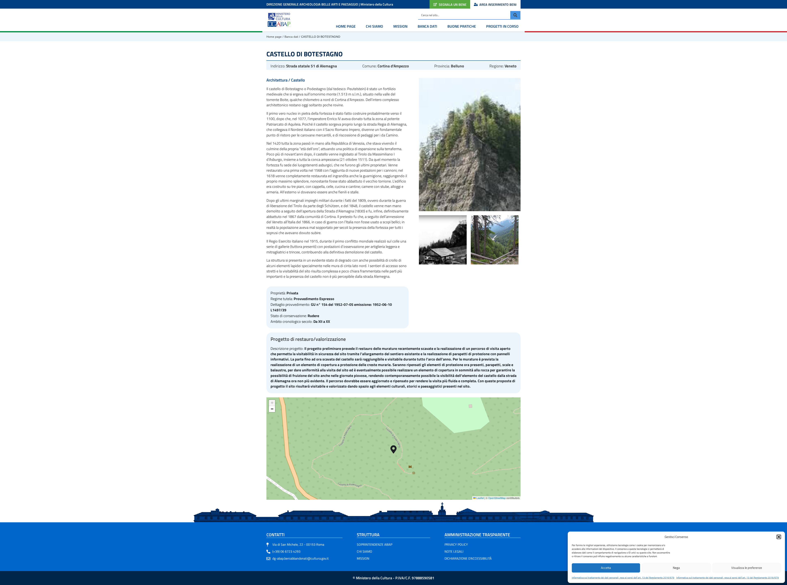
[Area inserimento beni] (475, 4)
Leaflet (480, 498)
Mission (400, 26)
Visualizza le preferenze (746, 567)
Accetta (606, 567)
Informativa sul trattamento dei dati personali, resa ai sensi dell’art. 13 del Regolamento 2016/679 (623, 577)
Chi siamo (374, 26)
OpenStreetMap (497, 498)
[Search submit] (515, 15)
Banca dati (427, 26)
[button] (779, 537)
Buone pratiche (461, 26)
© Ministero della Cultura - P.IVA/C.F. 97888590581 (393, 578)
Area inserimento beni (497, 4)
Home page (346, 26)
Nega (676, 567)
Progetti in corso (502, 26)
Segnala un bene (452, 4)
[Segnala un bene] (435, 4)
